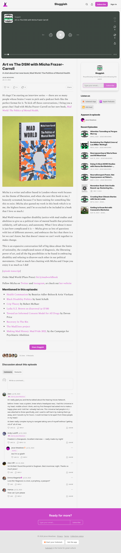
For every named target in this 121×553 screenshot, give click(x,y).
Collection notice (77, 536)
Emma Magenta (14, 477)
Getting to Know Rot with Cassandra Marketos (101, 208)
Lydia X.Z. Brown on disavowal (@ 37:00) (28, 308)
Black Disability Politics (19, 299)
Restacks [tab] (18, 372)
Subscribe (101, 4)
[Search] (86, 4)
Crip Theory (13, 304)
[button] (43, 34)
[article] (100, 134)
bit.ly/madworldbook (47, 277)
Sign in (114, 4)
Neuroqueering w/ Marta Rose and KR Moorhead (103, 154)
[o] (84, 134)
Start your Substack (54, 542)
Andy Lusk (12, 433)
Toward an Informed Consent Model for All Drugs (33, 313)
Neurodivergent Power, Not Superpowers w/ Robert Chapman (102, 176)
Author (14, 450)
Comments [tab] (8, 372)
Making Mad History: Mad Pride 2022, (27, 331)
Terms (66, 536)
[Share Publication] (92, 4)
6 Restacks (30, 355)
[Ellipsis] (72, 394)
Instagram (39, 283)
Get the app (72, 542)
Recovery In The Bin (17, 322)
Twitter (24, 283)
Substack (48, 548)
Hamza (10, 489)
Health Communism (17, 294)
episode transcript (11, 271)
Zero (9, 394)
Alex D (10, 463)
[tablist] (12, 372)
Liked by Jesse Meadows (17, 396)
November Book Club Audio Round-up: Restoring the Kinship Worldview (102, 186)
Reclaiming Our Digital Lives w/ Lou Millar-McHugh (104, 143)
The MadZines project (18, 326)
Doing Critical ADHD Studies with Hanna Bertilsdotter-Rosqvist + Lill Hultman (102, 165)
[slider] (60, 54)
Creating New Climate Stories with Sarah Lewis (103, 198)
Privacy (60, 536)
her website (65, 283)
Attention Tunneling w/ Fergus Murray (103, 132)
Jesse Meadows (8, 77)
